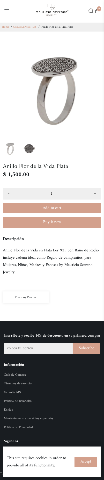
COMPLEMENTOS (25, 27)
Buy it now (52, 222)
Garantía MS (12, 392)
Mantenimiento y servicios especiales (28, 419)
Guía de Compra (15, 375)
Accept (86, 461)
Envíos (8, 410)
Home (5, 27)
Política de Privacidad (18, 427)
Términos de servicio (18, 384)
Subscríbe (86, 348)
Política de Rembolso (18, 401)
